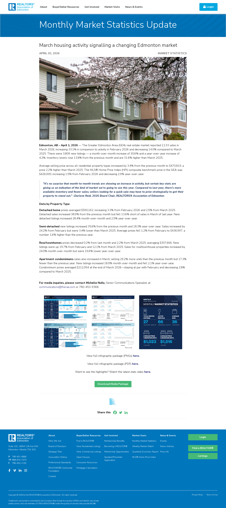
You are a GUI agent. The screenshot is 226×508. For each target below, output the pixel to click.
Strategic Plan (55, 451)
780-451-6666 (19, 456)
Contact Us (186, 7)
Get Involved (92, 7)
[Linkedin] (126, 412)
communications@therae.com (57, 287)
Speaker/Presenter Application (113, 459)
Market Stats (112, 7)
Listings (203, 456)
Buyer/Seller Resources (66, 7)
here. (135, 364)
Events (163, 440)
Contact (52, 476)
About (43, 7)
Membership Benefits (114, 440)
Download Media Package (113, 384)
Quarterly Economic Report (145, 451)
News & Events (134, 7)
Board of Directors (57, 446)
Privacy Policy (197, 495)
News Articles (167, 446)
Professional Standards (59, 462)
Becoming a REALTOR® (115, 446)
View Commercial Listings (88, 451)
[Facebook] (115, 412)
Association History (57, 457)
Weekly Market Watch (143, 446)
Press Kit (164, 451)
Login (210, 7)
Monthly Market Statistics (144, 440)
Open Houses (83, 457)
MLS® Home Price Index (144, 457)
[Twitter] (120, 412)
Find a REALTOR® (85, 440)
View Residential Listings (88, 446)
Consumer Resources (86, 462)
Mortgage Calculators (86, 467)
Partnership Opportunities (116, 451)
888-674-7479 (19, 459)
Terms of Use (212, 495)
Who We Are (54, 440)
